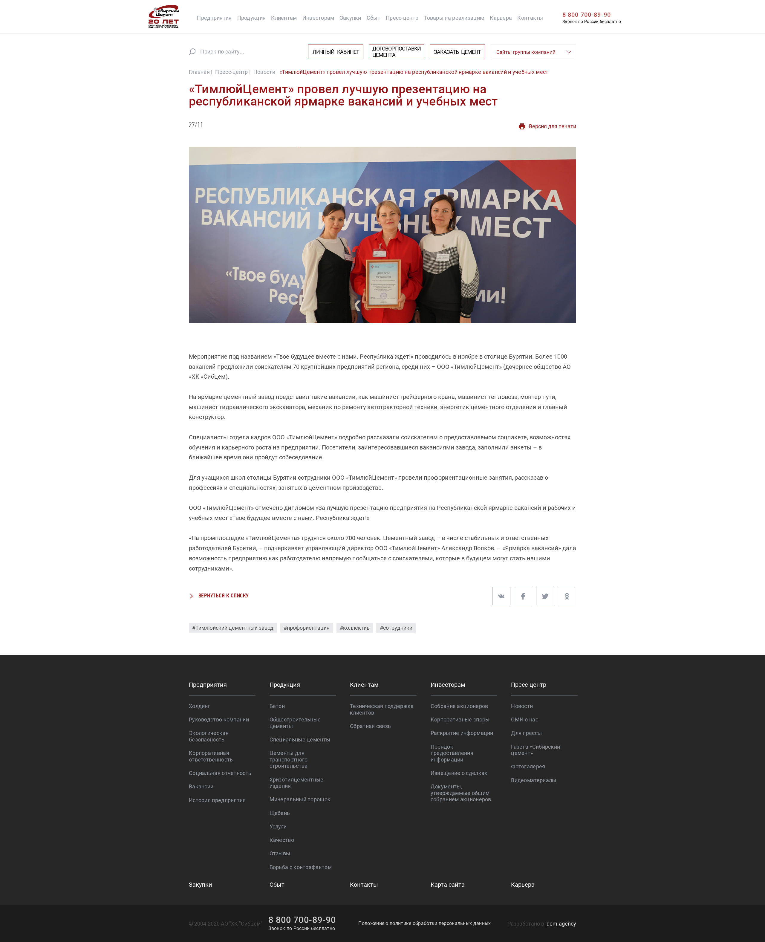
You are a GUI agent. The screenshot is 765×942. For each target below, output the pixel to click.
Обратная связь (370, 726)
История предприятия (217, 800)
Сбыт (373, 18)
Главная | (200, 72)
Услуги (278, 826)
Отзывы (280, 853)
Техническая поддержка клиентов (382, 709)
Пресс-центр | (232, 72)
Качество (282, 840)
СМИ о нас (524, 719)
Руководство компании (219, 719)
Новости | (265, 72)
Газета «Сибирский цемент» (535, 750)
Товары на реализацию (454, 18)
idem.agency (560, 923)
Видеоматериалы (533, 780)
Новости (522, 706)
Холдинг (199, 706)
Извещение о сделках (459, 773)
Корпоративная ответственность (211, 756)
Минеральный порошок (300, 799)
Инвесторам (318, 18)
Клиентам (284, 18)
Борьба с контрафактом (301, 867)
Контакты (530, 18)
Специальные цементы (300, 739)
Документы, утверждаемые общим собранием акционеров (461, 792)
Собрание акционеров (459, 706)
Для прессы (526, 733)
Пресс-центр (402, 18)
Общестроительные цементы (295, 722)
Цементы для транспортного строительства (289, 759)
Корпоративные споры (460, 719)
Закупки (350, 18)
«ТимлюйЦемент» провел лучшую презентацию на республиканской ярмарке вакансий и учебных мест (413, 72)
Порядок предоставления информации (452, 753)
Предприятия (214, 18)
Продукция (251, 18)
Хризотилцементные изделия (297, 782)
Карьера (501, 18)
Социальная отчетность (220, 773)
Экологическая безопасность (209, 736)
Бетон (277, 706)
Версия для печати (552, 126)
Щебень (280, 813)
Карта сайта (448, 884)
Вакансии (201, 786)
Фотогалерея (528, 766)
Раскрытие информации (462, 733)
